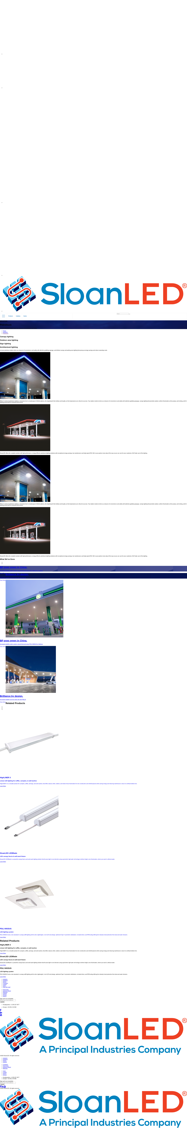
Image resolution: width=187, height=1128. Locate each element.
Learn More (3, 786)
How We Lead (6, 987)
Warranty (5, 992)
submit (2, 1002)
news (4, 985)
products (5, 979)
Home (4, 330)
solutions (5, 332)
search (4, 996)
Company (5, 983)
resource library (7, 991)
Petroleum (5, 333)
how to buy (6, 989)
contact (5, 984)
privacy (5, 994)
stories (4, 981)
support (5, 993)
